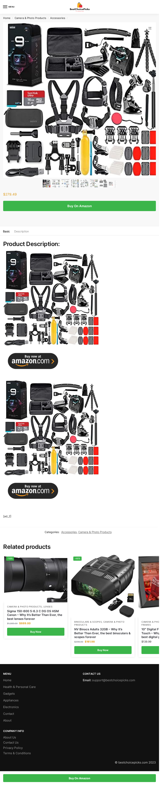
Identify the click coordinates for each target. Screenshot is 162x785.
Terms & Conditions (17, 753)
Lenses (48, 606)
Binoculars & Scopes (88, 622)
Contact (8, 714)
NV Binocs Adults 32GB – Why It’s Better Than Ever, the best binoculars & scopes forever (102, 633)
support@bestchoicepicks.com (113, 680)
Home (6, 18)
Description (21, 231)
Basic (6, 231)
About (7, 720)
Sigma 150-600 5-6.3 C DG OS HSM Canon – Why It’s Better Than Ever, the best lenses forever (34, 615)
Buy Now (35, 631)
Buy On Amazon (79, 206)
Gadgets (9, 693)
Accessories (57, 18)
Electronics (11, 707)
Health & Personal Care (19, 687)
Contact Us (11, 742)
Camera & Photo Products (30, 18)
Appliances (11, 700)
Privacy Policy (13, 748)
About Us (9, 737)
